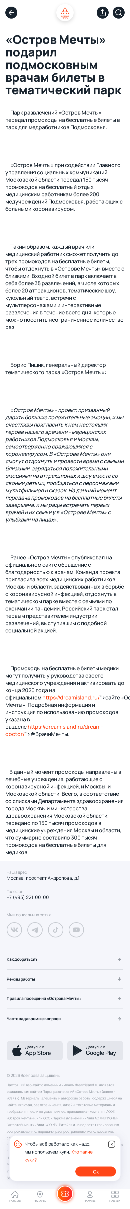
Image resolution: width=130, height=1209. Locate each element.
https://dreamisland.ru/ (71, 697)
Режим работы (21, 979)
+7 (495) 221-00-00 (28, 897)
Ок (96, 1172)
